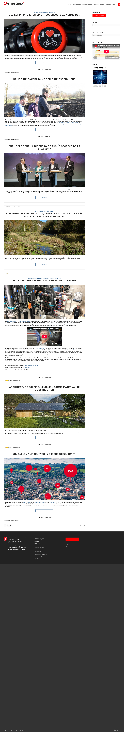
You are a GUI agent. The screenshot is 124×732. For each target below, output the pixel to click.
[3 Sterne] (5, 72)
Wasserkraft (50, 211)
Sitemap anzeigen (69, 546)
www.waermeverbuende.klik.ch (26, 362)
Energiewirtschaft (43, 12)
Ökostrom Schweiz (73, 122)
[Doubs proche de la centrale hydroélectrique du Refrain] (44, 237)
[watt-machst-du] (44, 479)
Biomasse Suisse (9, 124)
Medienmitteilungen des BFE (104, 536)
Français (44, 211)
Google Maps (37, 543)
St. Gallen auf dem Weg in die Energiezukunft (44, 454)
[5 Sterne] (7, 72)
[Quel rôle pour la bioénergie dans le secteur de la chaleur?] (44, 170)
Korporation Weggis (39, 348)
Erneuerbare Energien (48, 278)
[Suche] (118, 4)
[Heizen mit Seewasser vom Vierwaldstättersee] (44, 302)
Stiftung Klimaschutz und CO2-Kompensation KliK (18, 321)
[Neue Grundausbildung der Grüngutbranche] (44, 100)
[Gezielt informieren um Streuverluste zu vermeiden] (44, 36)
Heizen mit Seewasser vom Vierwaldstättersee (44, 280)
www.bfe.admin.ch (38, 558)
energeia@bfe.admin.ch (39, 556)
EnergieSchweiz (37, 384)
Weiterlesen (44, 62)
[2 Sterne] (4, 72)
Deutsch (36, 12)
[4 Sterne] (6, 72)
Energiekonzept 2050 (39, 502)
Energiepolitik (38, 211)
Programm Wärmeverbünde (73, 349)
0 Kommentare (48, 69)
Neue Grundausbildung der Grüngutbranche (44, 79)
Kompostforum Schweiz (63, 122)
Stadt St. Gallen (26, 502)
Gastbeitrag (52, 12)
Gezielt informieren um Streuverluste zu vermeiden (44, 15)
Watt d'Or (54, 451)
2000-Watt (52, 502)
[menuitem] (69, 4)
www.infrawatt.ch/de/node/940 (31, 365)
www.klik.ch (27, 367)
